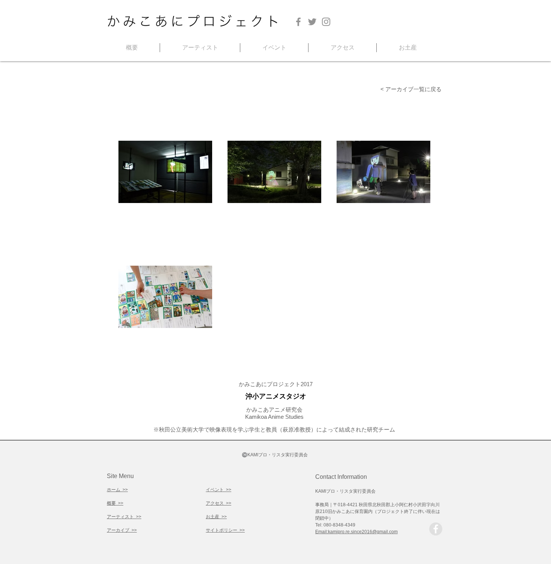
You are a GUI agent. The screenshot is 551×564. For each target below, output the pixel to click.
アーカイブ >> (122, 530)
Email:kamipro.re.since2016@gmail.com (356, 531)
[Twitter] (312, 21)
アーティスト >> (124, 516)
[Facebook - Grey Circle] (435, 528)
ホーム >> (117, 489)
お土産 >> (216, 516)
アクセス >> (218, 503)
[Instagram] (326, 21)
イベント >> (218, 489)
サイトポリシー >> (225, 530)
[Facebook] (298, 21)
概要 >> (115, 503)
